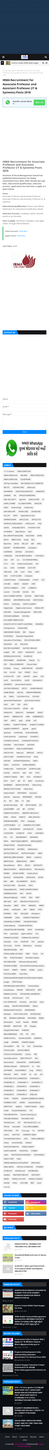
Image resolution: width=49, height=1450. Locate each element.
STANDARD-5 (9, 1090)
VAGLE (6, 1143)
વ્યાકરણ (6, 1187)
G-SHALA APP (9, 676)
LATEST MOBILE (9, 825)
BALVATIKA (30, 536)
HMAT (35, 761)
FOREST (27, 672)
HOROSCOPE (21, 769)
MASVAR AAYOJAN (24, 845)
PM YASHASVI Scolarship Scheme (32, 966)
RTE (21, 1034)
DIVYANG (25, 616)
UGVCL (6, 1135)
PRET (39, 990)
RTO (33, 1034)
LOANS (39, 829)
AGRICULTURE (34, 499)
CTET (23, 588)
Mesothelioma (9, 865)
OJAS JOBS (24, 913)
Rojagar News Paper (11, 1030)
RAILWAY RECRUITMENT (21, 1006)
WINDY (6, 1179)
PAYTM (17, 946)
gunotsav (7, 733)
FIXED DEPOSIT (27, 668)
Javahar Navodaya (10, 805)
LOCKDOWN (8, 833)
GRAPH (6, 716)
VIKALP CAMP (9, 1159)
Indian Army (36, 785)
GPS (18, 704)
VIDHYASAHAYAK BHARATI (21, 1155)
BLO (33, 540)
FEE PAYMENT (9, 660)
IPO (10, 801)
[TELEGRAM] (36, 1219)
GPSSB (25, 708)
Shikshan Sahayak (10, 1066)
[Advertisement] (24, 27)
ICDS (28, 777)
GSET (6, 720)
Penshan (38, 946)
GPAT (6, 704)
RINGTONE (17, 1026)
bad (29, 532)
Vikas (19, 1159)
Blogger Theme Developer (31, 1445)
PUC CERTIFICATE (10, 1002)
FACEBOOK (28, 656)
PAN (5, 934)
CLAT (23, 572)
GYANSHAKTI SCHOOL (30, 741)
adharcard (31, 487)
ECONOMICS (8, 636)
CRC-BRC (7, 584)
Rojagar (33, 1026)
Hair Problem (19, 745)
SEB (35, 1054)
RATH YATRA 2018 (20, 1014)
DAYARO (28, 596)
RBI (5, 1018)
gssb (20, 720)
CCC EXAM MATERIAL (30, 560)
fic (38, 660)
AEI (15, 495)
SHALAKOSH (21, 1062)
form (35, 672)
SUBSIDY (15, 1098)
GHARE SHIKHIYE (36, 688)
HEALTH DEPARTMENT (25, 749)
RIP (26, 1026)
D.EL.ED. (26, 592)
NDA (30, 897)
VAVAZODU (23, 1151)
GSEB (28, 716)
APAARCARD (36, 511)
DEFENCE (7, 600)
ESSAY (20, 652)
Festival (31, 660)
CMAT (37, 572)
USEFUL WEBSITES (37, 1139)
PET (21, 950)
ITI (23, 801)
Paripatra (7, 942)
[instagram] (36, 1202)
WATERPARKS (33, 1171)
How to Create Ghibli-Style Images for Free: (30, 1306)
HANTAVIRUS (8, 749)
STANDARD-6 (22, 1090)
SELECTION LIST (26, 1058)
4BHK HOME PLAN (10, 479)
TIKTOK (6, 1127)
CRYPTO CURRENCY (11, 588)
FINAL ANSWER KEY (17, 664)
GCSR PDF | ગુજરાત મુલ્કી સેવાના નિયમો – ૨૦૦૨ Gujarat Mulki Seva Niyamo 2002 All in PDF (30, 1268)
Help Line (19, 753)
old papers (35, 913)
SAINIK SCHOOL (9, 1038)
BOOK (16, 544)
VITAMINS (39, 1167)
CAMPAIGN (8, 556)
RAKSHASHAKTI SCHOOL (13, 1010)
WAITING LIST (20, 1171)
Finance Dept (32, 664)
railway (6, 1006)
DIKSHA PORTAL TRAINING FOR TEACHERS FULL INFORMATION (28, 1245)
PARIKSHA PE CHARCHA (30, 938)
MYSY (31, 885)
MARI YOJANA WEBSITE (19, 841)
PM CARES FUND (10, 962)
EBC (24, 632)
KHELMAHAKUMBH (11, 821)
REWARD (7, 1026)
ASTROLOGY (30, 523)
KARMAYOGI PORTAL (11, 813)
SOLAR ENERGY (20, 1070)
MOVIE (40, 877)
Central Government (24, 564)
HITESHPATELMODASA (22, 761)
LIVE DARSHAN (14, 829)
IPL (5, 801)
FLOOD (12, 672)
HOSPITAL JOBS (35, 769)
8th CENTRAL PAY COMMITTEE (32, 483)
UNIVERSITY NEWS (29, 1135)
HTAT (37, 773)
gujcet (33, 729)
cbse (5, 560)
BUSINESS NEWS (19, 548)
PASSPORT (24, 942)
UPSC (26, 1139)
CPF (43, 580)
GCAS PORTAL (16, 680)
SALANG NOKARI (25, 1038)
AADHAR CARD (18, 487)
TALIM (6, 1110)
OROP (30, 930)
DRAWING (39, 624)
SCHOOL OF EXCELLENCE (13, 1054)
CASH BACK (39, 556)
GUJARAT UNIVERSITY (11, 729)
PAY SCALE (8, 946)
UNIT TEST (16, 1135)
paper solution (26, 934)
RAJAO (35, 1006)
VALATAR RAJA (17, 1143)
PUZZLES (23, 1002)
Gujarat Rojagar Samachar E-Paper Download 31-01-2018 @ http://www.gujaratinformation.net (30, 1369)
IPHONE (38, 797)
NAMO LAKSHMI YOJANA (29, 889)
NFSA (23, 905)
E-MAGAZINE (22, 628)
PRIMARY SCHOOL (10, 994)
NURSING (7, 913)
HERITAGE (30, 753)
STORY (6, 1098)
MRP (11, 881)
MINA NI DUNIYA (10, 869)
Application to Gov (28, 515)
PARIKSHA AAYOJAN (11, 938)
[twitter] (13, 1208)
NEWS (16, 905)
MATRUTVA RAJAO (28, 853)
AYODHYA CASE (34, 528)
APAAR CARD (23, 511)
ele (16, 644)
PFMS (28, 954)
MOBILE (7, 873)
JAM (28, 801)
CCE (12, 564)
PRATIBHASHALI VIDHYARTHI (14, 986)
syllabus (19, 1106)
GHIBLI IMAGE (9, 692)
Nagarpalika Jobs (10, 889)
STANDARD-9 (22, 1094)
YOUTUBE (24, 1183)
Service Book (8, 1062)
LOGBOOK (20, 833)
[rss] (36, 1208)
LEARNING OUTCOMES (32, 825)
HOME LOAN (8, 769)
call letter (18, 552)
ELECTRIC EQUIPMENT (12, 648)
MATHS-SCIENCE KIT (11, 853)
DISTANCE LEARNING (11, 616)
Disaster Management (22, 612)
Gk (5, 696)
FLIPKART (39, 668)
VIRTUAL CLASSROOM (25, 1167)
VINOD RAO (35, 1163)
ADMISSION (40, 491)
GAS (42, 676)
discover (33, 1437)
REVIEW (34, 1022)
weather (7, 1175)
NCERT (23, 897)
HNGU (6, 765)
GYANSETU (34, 737)
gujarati (25, 729)
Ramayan (7, 1014)
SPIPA (16, 1074)
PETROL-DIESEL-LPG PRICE (13, 954)
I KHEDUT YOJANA (10, 777)
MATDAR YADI (9, 849)
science (28, 1054)
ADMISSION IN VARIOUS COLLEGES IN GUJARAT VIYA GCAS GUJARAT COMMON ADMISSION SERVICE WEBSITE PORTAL (30, 1294)
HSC (30, 773)
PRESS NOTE (30, 990)
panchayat (14, 934)
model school (32, 873)
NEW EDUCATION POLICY (29, 901)
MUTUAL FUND (9, 885)
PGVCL (35, 954)
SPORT (23, 1074)
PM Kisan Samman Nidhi (28, 962)
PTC (27, 998)
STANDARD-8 (9, 1094)
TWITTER (41, 1131)
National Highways (11, 897)
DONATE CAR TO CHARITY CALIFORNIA (18, 624)
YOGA (15, 1183)
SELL (36, 1058)
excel (39, 652)
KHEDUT (22, 817)
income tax (39, 781)
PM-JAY (6, 970)
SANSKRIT (15, 1042)
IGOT (13, 781)
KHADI (13, 817)
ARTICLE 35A (23, 519)
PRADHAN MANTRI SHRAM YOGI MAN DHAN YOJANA (23, 978)
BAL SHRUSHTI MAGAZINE (13, 536)
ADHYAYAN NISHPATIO (24, 491)
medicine (37, 857)
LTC (11, 837)
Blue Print (7, 544)
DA (33, 592)
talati (42, 1106)
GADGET (27, 676)
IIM (19, 781)
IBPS (22, 777)
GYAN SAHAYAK (10, 737)
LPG (5, 837)
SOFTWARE (8, 1070)
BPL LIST (25, 544)
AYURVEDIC (8, 532)
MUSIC (33, 881)
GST (35, 720)
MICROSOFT (38, 865)
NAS (21, 893)
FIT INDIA (7, 668)
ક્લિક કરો (39, 102)
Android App (16, 507)
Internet (7, 797)
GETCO (24, 688)
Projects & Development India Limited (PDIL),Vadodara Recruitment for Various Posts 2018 (30, 1354)
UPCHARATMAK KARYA (12, 1139)
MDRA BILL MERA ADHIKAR (13, 857)
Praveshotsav (9, 990)
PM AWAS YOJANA (32, 958)
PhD (5, 958)
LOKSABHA (39, 833)
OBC (15, 913)
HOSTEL (7, 773)
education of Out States (12, 640)
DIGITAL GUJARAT (29, 604)
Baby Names (20, 532)
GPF (12, 704)
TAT (31, 1110)
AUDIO (6, 528)
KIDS (22, 821)
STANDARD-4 (34, 1086)
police (40, 970)
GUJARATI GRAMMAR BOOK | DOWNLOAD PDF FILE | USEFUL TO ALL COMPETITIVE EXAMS (29, 1410)
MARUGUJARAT (36, 841)
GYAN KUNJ (18, 733)
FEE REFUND (21, 660)
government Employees (12, 700)
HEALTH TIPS (8, 753)
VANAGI (28, 1143)
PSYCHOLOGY (18, 998)
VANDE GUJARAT (28, 1147)
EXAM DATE (30, 652)
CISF (16, 572)
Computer (28, 576)
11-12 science (9, 471)
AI (43, 499)
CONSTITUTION (9, 580)
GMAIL (11, 696)
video (6, 1155)
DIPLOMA (7, 612)
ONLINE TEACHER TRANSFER (14, 930)
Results (26, 1022)
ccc (18, 560)
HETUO (39, 753)
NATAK (28, 893)
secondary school (10, 1058)
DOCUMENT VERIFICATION (13, 620)
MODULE (7, 877)
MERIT (32, 861)
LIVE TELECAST (28, 829)
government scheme (32, 700)
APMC (15, 515)
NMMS (41, 905)
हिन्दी (32, 1183)
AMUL (6, 507)
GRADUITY (19, 712)
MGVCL (27, 865)
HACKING (7, 745)
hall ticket (30, 745)
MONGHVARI (18, 877)
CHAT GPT (32, 568)
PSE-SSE (6, 998)
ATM (39, 523)
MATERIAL (21, 849)
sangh (6, 1042)
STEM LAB (33, 1094)
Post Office (23, 974)
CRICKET (25, 584)
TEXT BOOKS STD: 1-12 (32, 1123)
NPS (25, 909)
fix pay (16, 668)
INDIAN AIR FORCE (22, 785)
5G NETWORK (25, 479)
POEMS (31, 970)
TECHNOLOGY (9, 1123)
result (18, 1022)
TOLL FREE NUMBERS (30, 1127)
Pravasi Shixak (33, 986)
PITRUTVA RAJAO (16, 958)
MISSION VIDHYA (25, 869)
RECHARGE (32, 1018)
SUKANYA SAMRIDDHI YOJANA (33, 1098)
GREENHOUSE (17, 716)
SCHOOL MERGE (23, 1050)
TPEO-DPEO (8, 1131)
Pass (16, 942)
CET (37, 564)
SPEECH (39, 1070)
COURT (35, 580)
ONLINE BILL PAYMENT (12, 921)
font (20, 672)
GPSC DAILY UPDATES (12, 708)
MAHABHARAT (21, 837)
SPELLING (7, 1074)
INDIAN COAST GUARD (12, 789)
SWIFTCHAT (8, 1106)
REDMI (41, 1018)
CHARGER (21, 568)
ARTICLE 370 (36, 519)
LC (19, 825)
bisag (26, 540)
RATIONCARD (36, 1014)
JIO (40, 805)
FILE (5, 664)
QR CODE (33, 1002)
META (20, 865)
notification (16, 909)
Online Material (9, 926)
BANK (40, 536)
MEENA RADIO (22, 861)
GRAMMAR (30, 712)
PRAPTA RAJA (17, 982)
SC (23, 1046)
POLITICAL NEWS (10, 974)
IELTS (6, 781)
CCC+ (6, 564)
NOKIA (6, 909)
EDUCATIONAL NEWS (32, 640)
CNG (5, 576)
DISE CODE (37, 612)
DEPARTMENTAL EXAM (22, 600)
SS (30, 1074)
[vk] (36, 1213)
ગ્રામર (39, 1183)
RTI (27, 1034)
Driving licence (9, 628)
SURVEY (22, 1102)
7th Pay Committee (11, 483)
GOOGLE (36, 696)
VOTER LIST (8, 1171)
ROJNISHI (25, 1030)
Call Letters (29, 552)
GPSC (25, 704)
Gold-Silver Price (23, 696)
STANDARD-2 (9, 1086)
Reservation (8, 1022)
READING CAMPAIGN (17, 1018)
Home (5, 71)
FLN (5, 672)
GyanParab (23, 737)
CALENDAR (8, 552)
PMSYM (23, 970)
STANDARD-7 (34, 1090)
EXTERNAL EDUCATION (12, 656)
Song (31, 1070)
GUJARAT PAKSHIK (20, 725)
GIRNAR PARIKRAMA (33, 692)
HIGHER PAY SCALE (24, 757)
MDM (40, 853)
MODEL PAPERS (18, 873)
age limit (22, 499)
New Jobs (11, 71)
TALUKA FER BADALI (19, 1110)
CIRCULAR (7, 572)
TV (33, 1131)
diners (41, 1437)
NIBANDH (32, 905)
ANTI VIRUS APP (9, 511)
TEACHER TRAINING (11, 1118)
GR (32, 708)
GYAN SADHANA (32, 733)
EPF (13, 652)
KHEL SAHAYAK (34, 817)
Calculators (32, 548)
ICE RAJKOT (37, 777)
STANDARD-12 (37, 1082)
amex (25, 1440)
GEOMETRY (8, 684)
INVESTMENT (27, 797)
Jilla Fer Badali (31, 805)
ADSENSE (7, 495)
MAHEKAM (34, 837)
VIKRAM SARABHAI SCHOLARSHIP (16, 1163)
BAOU (6, 540)
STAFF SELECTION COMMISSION (15, 1078)
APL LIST (7, 515)
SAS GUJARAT (9, 1046)
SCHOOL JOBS (9, 1050)
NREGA (32, 909)
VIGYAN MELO (39, 1155)
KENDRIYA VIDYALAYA (30, 813)
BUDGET (7, 548)
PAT (33, 942)
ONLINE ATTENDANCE (31, 917)
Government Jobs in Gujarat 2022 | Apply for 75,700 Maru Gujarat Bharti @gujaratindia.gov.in (30, 1341)
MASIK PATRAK (9, 845)
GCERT (27, 680)
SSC (41, 1074)
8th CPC (7, 487)
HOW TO (16, 773)
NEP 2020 (7, 901)
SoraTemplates (19, 1444)
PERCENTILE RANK (10, 950)
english (6, 652)
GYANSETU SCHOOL (11, 741)
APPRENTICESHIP (10, 519)
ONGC (17, 917)
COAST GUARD (16, 576)
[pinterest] (13, 1213)
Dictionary (16, 604)
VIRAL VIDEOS (9, 1167)
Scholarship (37, 1046)
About (14, 1437)
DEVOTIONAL (38, 600)
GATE (6, 680)
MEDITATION (8, 861)
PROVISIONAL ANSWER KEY (30, 994)
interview (16, 797)
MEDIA (29, 857)
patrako (41, 942)
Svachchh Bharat (34, 1102)
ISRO (17, 801)
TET (19, 1123)
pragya (6, 982)
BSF (32, 544)
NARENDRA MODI (10, 893)
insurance (33, 793)
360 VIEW (24, 475)
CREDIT (16, 584)
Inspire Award (9, 793)
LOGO (29, 833)
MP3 (5, 881)
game (35, 676)
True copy (25, 1131)
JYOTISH (31, 809)
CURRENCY (32, 588)
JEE (22, 805)
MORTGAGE (30, 877)
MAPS (6, 841)
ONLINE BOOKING (30, 921)
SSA (35, 1074)
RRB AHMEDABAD (10, 1034)
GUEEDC (7, 725)
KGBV (6, 817)
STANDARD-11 (23, 1082)
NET (15, 901)
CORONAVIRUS (24, 580)
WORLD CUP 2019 (18, 1179)
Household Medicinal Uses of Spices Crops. (30, 1256)
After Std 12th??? (10, 499)
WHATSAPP (35, 1175)
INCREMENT (8, 785)
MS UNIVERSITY (22, 881)
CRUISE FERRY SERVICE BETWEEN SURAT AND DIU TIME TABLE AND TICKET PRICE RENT (29, 1423)
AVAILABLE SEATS (18, 528)
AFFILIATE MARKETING (27, 495)
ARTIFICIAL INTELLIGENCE (13, 523)
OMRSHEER (8, 917)
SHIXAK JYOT (24, 1066)
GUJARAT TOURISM (37, 725)
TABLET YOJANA (31, 1106)
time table (16, 1127)
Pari (37, 934)
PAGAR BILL (39, 930)
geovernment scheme (23, 684)
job (18, 809)
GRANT (40, 712)
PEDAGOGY (27, 946)
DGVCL (6, 604)
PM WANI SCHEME (10, 966)
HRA (24, 773)
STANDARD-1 (35, 1078)
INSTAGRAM (22, 793)
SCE (28, 1046)
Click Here (23, 231)
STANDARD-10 (9, 1082)
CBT (12, 560)
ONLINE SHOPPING (25, 926)
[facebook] (13, 1202)
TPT (17, 1131)
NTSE (40, 909)
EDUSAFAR (8, 644)
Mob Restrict (39, 869)
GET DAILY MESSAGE (11, 688)
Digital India (8, 608)
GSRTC (13, 720)
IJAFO (30, 781)
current (6, 592)
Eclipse (31, 632)
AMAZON (37, 503)
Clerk (30, 572)
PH (42, 954)
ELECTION (24, 644)
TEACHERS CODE (27, 1118)
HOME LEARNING (29, 765)
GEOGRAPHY (37, 680)
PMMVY (15, 970)
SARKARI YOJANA (28, 1042)
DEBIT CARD (39, 596)
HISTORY (7, 761)
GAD (18, 676)
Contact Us (23, 1437)
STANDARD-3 (22, 1086)
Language (31, 821)
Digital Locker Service (24, 608)
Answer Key (28, 507)
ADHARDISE (8, 491)
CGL (5, 568)
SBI (18, 1046)
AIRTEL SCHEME (9, 503)
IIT (24, 781)
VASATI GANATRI (10, 1151)
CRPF (33, 584)
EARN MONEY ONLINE (12, 632)
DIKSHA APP (39, 608)
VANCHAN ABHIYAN (11, 1147)
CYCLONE (16, 592)
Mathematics (32, 849)
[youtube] (13, 1219)
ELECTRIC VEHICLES (30, 648)
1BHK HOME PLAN (24, 471)
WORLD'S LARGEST (35, 1179)
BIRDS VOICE (16, 540)
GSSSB (28, 720)
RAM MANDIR (30, 1010)
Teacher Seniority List (28, 1114)
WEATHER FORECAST (20, 1175)
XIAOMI (6, 1183)
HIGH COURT (9, 757)
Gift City (20, 692)
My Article (21, 885)
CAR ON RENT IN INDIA (23, 556)
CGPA (12, 568)
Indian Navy (28, 789)
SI (33, 1066)
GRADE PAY (8, 712)
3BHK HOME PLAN (37, 475)
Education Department (24, 636)
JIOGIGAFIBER (9, 809)
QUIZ (42, 1002)
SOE (38, 1066)
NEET (37, 897)
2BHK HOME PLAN (10, 475)
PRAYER (20, 990)
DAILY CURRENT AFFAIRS (13, 596)
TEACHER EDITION (10, 1114)
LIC (5, 829)
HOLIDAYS (15, 765)
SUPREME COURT (10, 1102)
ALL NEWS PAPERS (24, 503)
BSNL (39, 544)
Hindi (36, 757)
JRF (24, 809)
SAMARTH (37, 1038)
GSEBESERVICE (38, 716)
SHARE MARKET (34, 1062)
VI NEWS (34, 1151)
